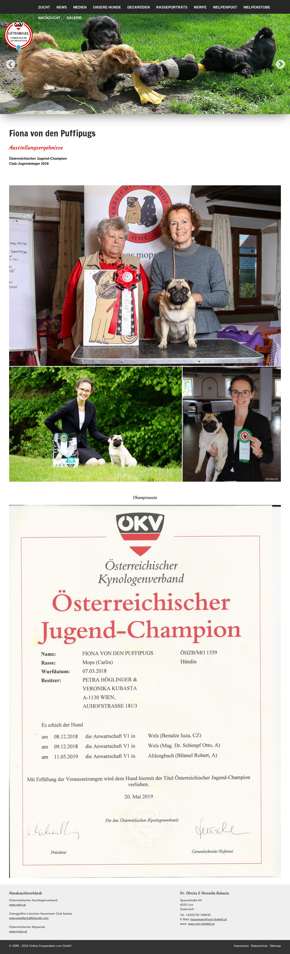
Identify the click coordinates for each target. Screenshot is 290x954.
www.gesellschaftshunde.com (29, 918)
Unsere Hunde (107, 7)
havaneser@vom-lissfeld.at (208, 919)
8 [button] (167, 110)
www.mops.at (18, 931)
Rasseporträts (171, 7)
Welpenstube (257, 7)
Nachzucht (49, 18)
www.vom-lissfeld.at (201, 923)
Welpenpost (225, 7)
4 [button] (142, 110)
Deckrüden (138, 7)
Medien (80, 7)
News (61, 7)
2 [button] (129, 110)
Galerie (74, 18)
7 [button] (161, 110)
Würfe (200, 7)
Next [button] (277, 61)
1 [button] (123, 110)
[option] (145, 61)
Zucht (44, 7)
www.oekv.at (17, 904)
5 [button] (148, 110)
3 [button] (135, 110)
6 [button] (154, 110)
